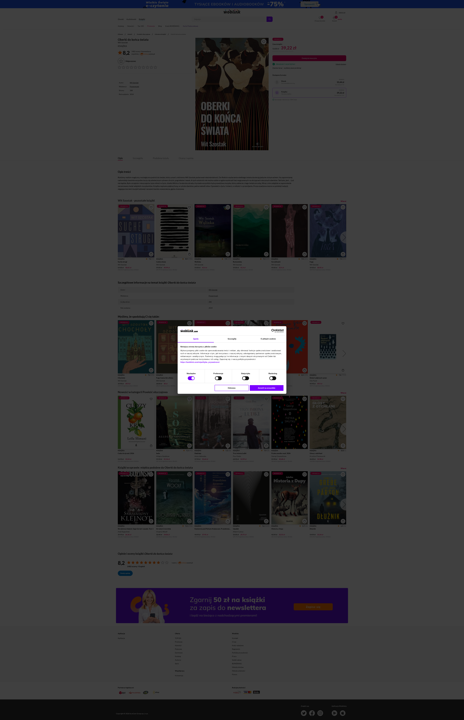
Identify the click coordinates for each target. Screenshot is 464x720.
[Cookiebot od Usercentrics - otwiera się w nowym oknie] (273, 331)
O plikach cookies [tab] (268, 339)
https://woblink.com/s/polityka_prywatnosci (200, 362)
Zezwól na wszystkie (266, 388)
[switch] (218, 378)
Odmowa (231, 388)
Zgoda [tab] (196, 339)
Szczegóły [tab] (232, 339)
